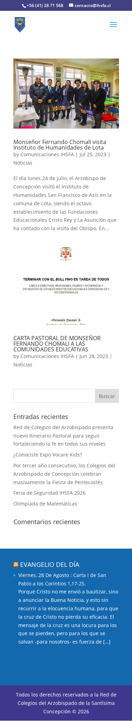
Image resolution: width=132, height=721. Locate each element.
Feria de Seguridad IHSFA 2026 (49, 492)
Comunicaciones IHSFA (47, 154)
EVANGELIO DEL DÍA (49, 564)
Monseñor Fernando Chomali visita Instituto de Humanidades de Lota (59, 144)
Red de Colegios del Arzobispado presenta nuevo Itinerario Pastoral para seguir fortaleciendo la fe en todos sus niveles (63, 435)
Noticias (22, 162)
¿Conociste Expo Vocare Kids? (47, 454)
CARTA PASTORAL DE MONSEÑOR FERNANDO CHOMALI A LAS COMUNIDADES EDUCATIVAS (57, 343)
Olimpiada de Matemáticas (45, 503)
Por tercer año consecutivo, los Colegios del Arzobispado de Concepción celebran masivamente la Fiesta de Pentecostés (64, 474)
